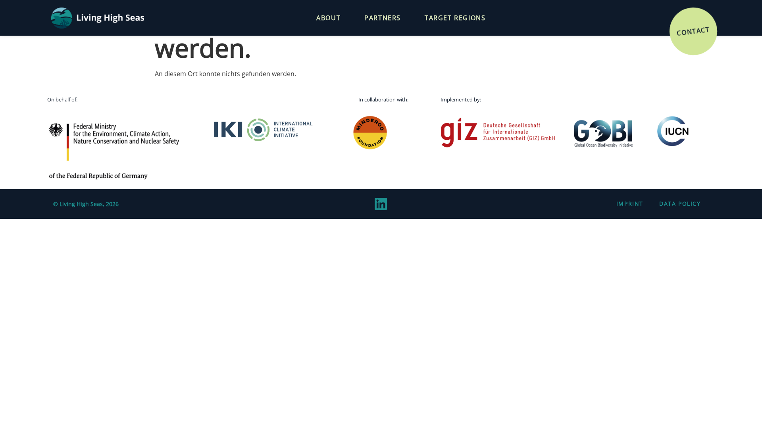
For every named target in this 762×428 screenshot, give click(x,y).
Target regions (455, 17)
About (328, 17)
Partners (382, 17)
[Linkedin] (381, 204)
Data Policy (680, 203)
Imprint (629, 203)
